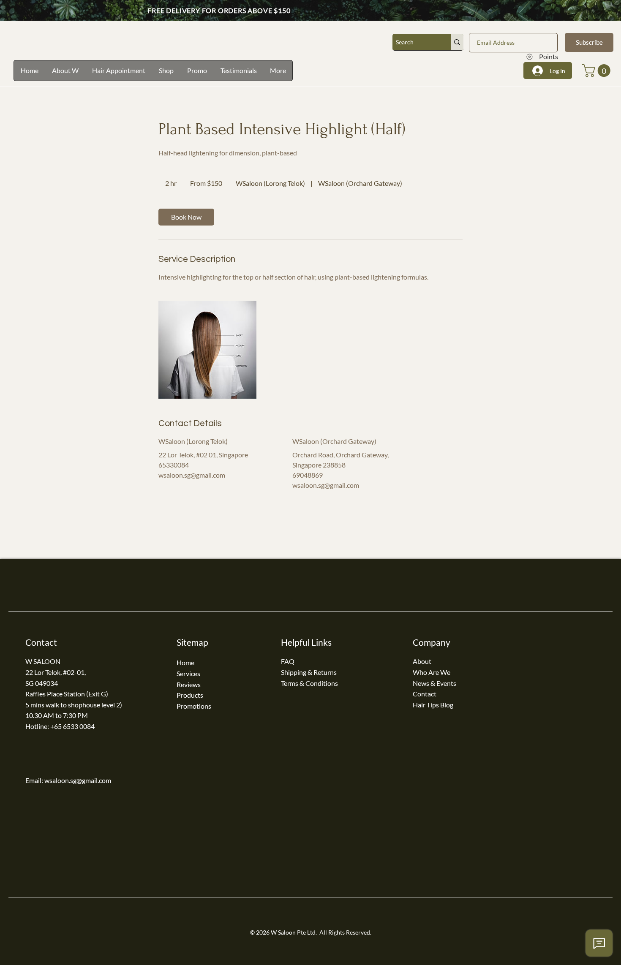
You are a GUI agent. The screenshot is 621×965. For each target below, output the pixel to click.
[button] (597, 70)
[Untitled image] (207, 350)
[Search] (457, 42)
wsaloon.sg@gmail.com (77, 780)
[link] (186, 217)
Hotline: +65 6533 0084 (60, 726)
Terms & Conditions (309, 683)
